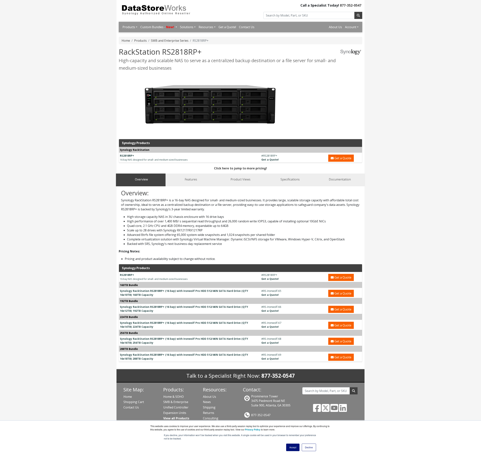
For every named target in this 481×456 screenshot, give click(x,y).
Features (191, 179)
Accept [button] (292, 447)
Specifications (290, 179)
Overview (141, 179)
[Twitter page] (326, 410)
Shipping (209, 407)
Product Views (240, 179)
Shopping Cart (133, 402)
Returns (208, 413)
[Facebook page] (317, 410)
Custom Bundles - (157, 27)
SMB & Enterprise (175, 402)
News (207, 402)
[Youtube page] (334, 410)
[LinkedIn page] (343, 410)
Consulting (210, 418)
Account (350, 27)
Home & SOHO (173, 397)
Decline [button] (309, 447)
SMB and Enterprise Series (169, 41)
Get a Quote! (227, 27)
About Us (335, 27)
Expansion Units (174, 413)
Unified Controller (175, 407)
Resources (206, 27)
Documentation (340, 179)
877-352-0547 (350, 5)
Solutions (186, 27)
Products (129, 27)
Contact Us (246, 27)
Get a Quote (342, 158)
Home (126, 41)
